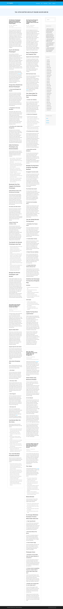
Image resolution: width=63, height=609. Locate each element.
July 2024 (48, 96)
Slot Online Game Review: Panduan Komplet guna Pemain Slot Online (15, 305)
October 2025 (49, 73)
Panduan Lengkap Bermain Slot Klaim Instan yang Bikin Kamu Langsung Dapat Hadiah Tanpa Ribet (50, 49)
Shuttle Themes (13, 607)
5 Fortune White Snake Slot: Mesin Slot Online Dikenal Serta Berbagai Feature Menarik (32, 445)
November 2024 (49, 90)
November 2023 (49, 108)
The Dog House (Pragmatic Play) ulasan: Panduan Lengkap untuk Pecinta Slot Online (32, 21)
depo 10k (19, 73)
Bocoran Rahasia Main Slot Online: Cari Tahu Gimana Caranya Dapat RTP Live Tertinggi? (50, 44)
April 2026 (48, 64)
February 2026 (49, 67)
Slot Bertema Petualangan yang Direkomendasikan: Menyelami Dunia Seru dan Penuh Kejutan (15, 21)
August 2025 (48, 76)
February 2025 (49, 85)
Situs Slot (29, 450)
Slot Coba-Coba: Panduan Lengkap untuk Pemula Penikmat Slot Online (50, 40)
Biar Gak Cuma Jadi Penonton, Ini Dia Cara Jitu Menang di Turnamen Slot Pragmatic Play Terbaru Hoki (50, 36)
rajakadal (47, 120)
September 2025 (49, 75)
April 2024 (48, 100)
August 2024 (48, 94)
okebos (27, 89)
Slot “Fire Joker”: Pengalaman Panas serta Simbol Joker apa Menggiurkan (31, 353)
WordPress (20, 607)
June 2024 (48, 97)
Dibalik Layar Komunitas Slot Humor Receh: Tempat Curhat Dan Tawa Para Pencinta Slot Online (50, 31)
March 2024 (48, 102)
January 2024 (49, 105)
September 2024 (49, 93)
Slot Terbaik (12, 26)
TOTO (47, 118)
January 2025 (49, 87)
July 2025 (48, 78)
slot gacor (37, 361)
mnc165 (38, 468)
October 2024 (49, 91)
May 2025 (48, 81)
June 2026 (48, 61)
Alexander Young (15, 25)
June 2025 (48, 79)
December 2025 (49, 70)
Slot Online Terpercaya (30, 26)
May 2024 (48, 99)
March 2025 (48, 84)
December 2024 (49, 88)
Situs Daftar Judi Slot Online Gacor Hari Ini (16, 311)
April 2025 (48, 82)
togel (17, 415)
